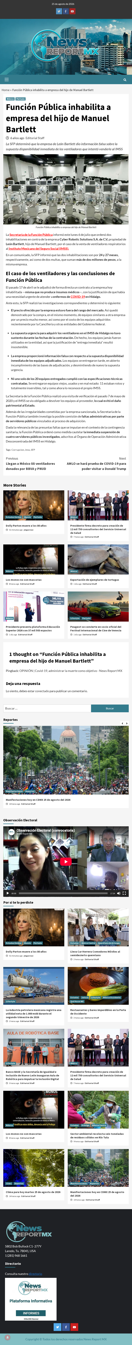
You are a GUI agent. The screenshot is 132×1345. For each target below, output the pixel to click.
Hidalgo (85, 1125)
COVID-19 (78, 297)
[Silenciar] (118, 893)
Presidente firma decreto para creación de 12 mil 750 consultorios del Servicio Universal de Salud (98, 529)
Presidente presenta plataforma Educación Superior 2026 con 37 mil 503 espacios (33, 628)
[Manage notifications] (7, 1337)
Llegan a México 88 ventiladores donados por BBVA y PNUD (30, 463)
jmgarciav (28, 529)
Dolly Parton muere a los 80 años (26, 525)
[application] (66, 861)
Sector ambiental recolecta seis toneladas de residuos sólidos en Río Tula (97, 1135)
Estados (74, 943)
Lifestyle (74, 618)
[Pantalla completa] (124, 893)
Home (5, 90)
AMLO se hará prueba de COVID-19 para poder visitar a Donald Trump (96, 463)
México (10, 99)
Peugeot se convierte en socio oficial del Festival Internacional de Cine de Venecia (95, 628)
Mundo (27, 517)
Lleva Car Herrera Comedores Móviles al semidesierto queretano (95, 953)
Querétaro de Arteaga (109, 943)
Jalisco (84, 997)
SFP (33, 449)
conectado (42, 691)
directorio (35, 1274)
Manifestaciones (14, 791)
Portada (20, 99)
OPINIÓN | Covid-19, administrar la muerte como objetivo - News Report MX (70, 671)
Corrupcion (18, 449)
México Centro (88, 943)
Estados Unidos (13, 517)
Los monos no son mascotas (24, 579)
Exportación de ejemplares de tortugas (94, 579)
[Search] (125, 80)
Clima (9, 1183)
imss (27, 449)
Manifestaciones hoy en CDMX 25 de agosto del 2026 (38, 799)
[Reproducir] (7, 893)
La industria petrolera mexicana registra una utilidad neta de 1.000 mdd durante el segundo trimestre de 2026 (33, 1013)
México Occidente (111, 997)
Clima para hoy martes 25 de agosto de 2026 (33, 1192)
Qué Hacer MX (77, 1001)
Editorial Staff (35, 138)
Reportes (29, 791)
